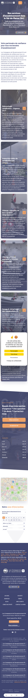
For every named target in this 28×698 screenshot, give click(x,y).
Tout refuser (14, 354)
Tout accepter (14, 351)
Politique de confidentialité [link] (14, 361)
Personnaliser (14, 357)
